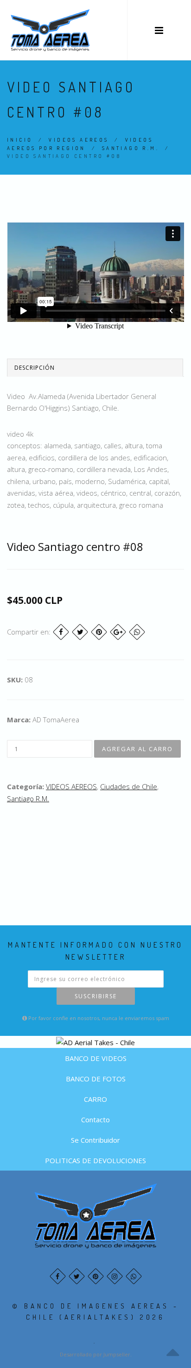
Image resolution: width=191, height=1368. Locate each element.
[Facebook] (61, 632)
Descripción (34, 368)
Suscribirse (96, 996)
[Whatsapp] (134, 1276)
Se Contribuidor (95, 1140)
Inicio (19, 140)
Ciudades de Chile (128, 786)
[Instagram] (115, 1276)
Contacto (95, 1119)
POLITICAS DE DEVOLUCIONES (95, 1160)
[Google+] (118, 632)
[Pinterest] (99, 632)
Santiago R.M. (130, 148)
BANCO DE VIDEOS (96, 1058)
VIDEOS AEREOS (78, 140)
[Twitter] (80, 632)
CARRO (95, 1099)
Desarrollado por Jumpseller (95, 1354)
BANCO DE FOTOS (96, 1078)
